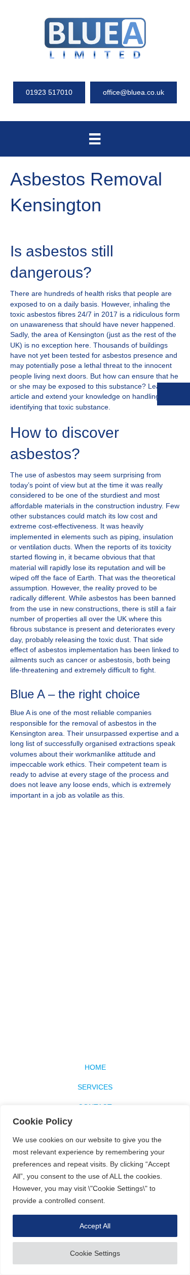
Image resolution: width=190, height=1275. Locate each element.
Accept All (95, 1226)
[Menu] (94, 139)
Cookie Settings (95, 1253)
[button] (173, 394)
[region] (95, 1190)
